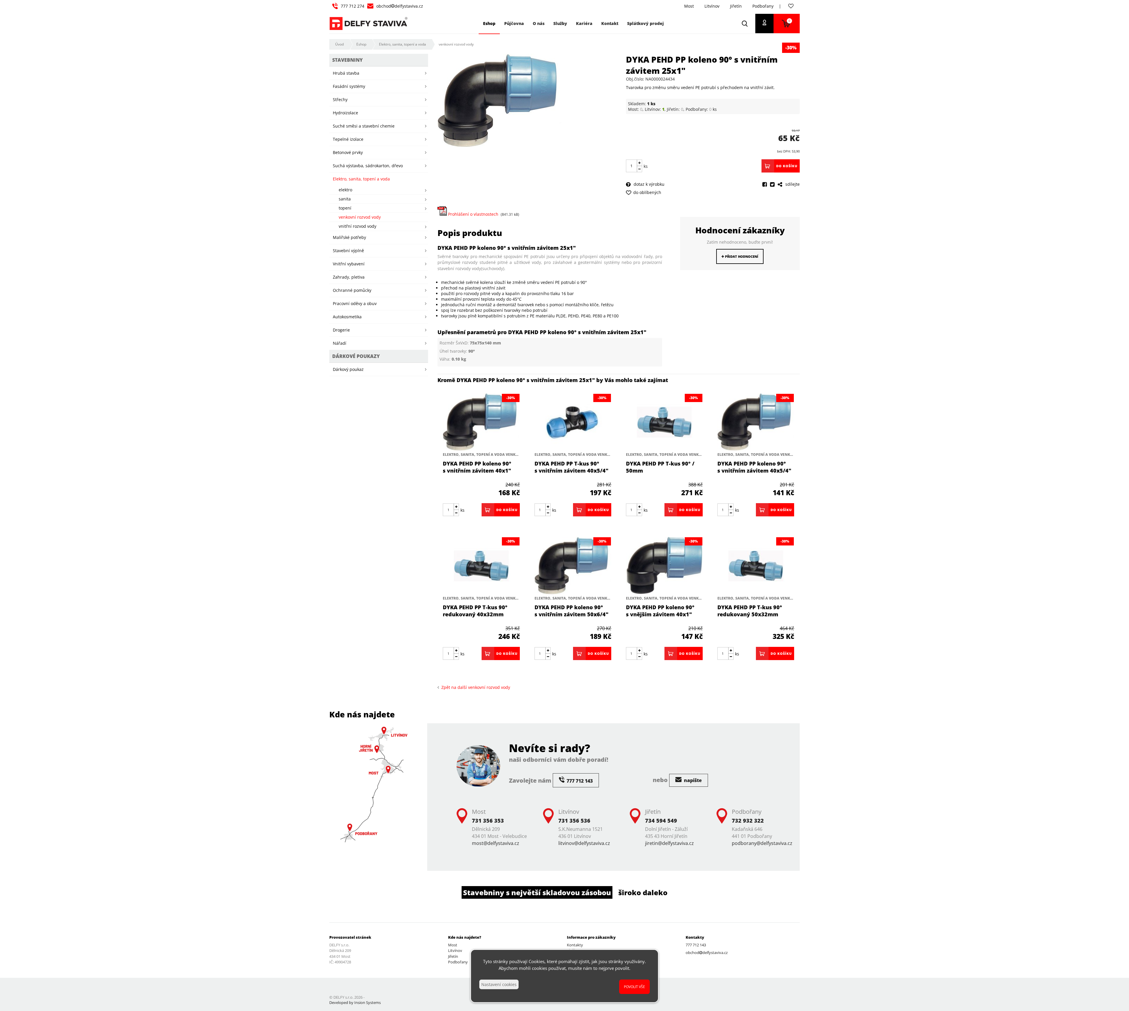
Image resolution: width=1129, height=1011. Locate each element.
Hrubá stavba (346, 73)
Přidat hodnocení (741, 256)
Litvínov (711, 6)
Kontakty (575, 945)
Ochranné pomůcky (352, 290)
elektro (345, 190)
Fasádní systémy (349, 86)
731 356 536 (574, 820)
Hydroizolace (345, 113)
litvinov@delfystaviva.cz (584, 843)
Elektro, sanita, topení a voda (402, 44)
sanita (345, 199)
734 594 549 (661, 820)
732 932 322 (748, 820)
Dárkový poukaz (348, 369)
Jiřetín (736, 6)
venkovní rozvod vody (456, 44)
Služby (560, 23)
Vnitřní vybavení (349, 264)
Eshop (361, 44)
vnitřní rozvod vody (357, 226)
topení (345, 208)
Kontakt (609, 23)
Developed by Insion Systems (355, 1002)
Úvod (339, 44)
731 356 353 (488, 820)
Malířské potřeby (349, 237)
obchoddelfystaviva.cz (399, 6)
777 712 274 (352, 6)
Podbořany (763, 6)
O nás (539, 23)
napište (692, 780)
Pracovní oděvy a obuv (355, 303)
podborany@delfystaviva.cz (762, 843)
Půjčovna (514, 23)
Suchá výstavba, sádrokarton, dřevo (368, 165)
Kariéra (584, 23)
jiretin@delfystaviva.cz (669, 843)
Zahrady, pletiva (349, 277)
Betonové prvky (348, 152)
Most (689, 6)
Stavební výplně (348, 250)
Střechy (340, 99)
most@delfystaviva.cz (495, 843)
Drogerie (341, 330)
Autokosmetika (347, 316)
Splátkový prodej (645, 23)
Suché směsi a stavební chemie (364, 126)
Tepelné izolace (348, 139)
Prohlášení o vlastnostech (472, 214)
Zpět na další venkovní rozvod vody (474, 687)
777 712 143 (696, 945)
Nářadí (339, 343)
